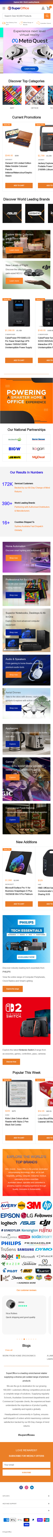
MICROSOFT (9, 884)
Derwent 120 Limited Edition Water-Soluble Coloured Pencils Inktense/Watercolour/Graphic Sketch (18, 169)
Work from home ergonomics (19, 1356)
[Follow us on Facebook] (21, 1487)
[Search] (47, 16)
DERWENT (8, 159)
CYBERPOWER (10, 334)
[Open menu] (4, 8)
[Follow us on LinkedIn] (32, 1487)
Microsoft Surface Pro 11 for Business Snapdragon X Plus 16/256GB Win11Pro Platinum (19, 891)
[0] (48, 8)
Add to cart (19, 185)
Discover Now (11, 1062)
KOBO (7, 1115)
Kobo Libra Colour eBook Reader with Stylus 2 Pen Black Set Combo (16, 1121)
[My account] (43, 8)
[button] (17, 1339)
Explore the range (12, 989)
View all (8, 1350)
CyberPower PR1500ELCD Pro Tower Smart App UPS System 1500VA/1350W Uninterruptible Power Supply (18, 342)
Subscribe (26, 1472)
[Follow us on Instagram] (26, 1487)
